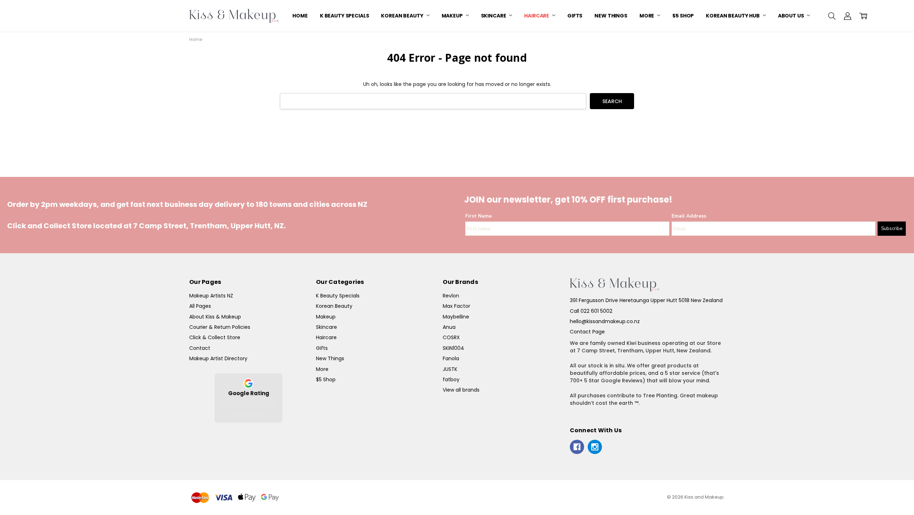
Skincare (494, 15)
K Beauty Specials (344, 15)
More (647, 15)
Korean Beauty (402, 15)
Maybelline (456, 316)
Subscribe (891, 228)
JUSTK (450, 369)
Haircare (537, 15)
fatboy (451, 379)
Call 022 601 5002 (591, 311)
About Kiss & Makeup (215, 316)
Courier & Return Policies (219, 327)
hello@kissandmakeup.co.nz (605, 321)
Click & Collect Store (214, 337)
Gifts (574, 15)
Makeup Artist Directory (218, 358)
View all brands (461, 389)
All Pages (200, 306)
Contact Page (587, 331)
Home (299, 15)
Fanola (451, 358)
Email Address (689, 216)
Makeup (453, 15)
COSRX (451, 337)
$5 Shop (683, 15)
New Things (610, 15)
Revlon (451, 295)
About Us (791, 15)
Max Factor (456, 306)
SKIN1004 (453, 348)
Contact (199, 348)
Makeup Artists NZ (211, 295)
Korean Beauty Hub (733, 15)
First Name (478, 216)
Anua (449, 327)
